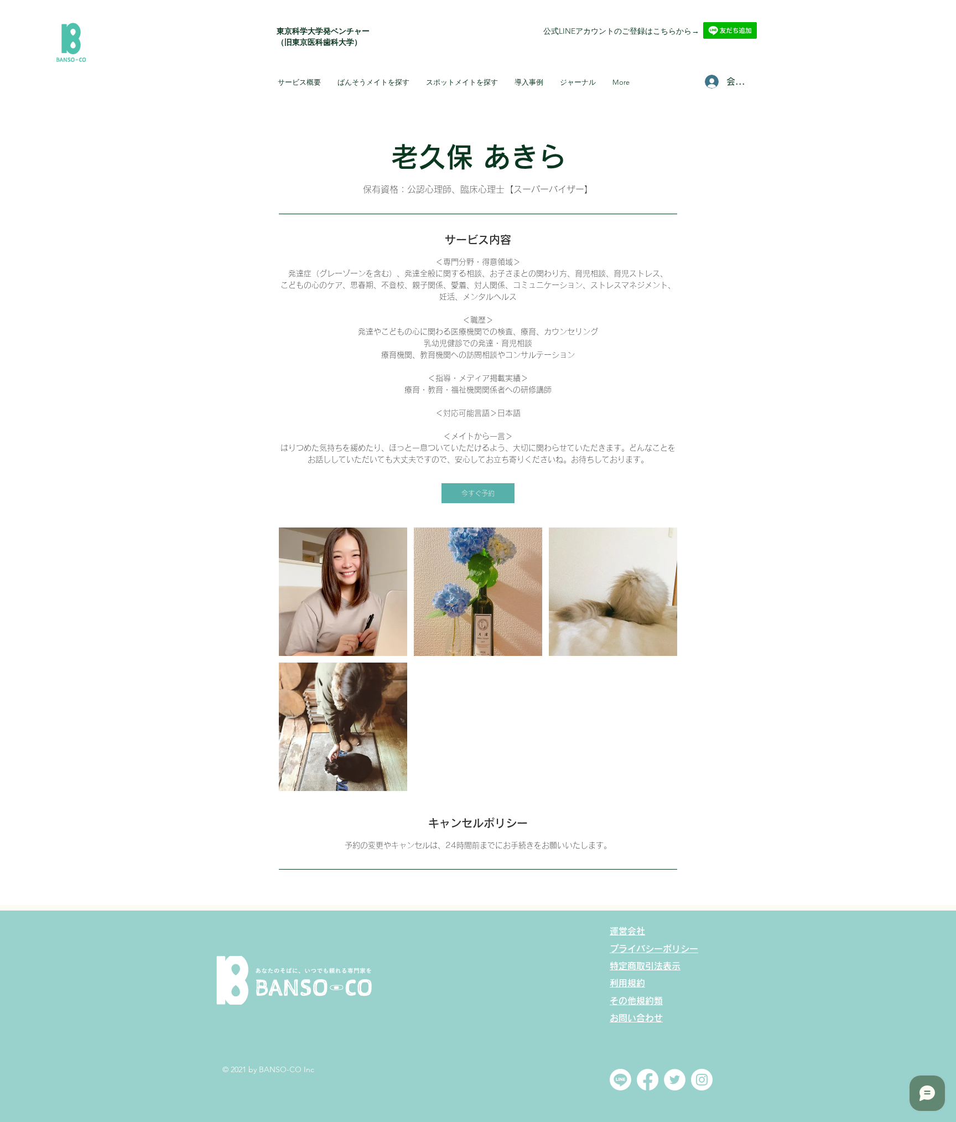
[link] (478, 493)
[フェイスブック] (647, 1079)
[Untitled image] (343, 592)
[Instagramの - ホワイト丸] (702, 1079)
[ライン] (620, 1079)
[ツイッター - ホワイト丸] (674, 1079)
